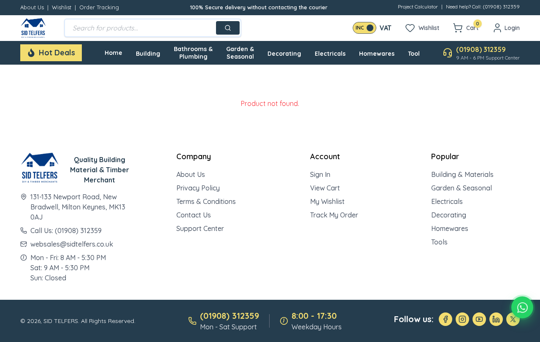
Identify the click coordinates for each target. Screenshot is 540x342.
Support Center (200, 228)
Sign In (320, 174)
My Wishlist (327, 201)
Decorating (284, 53)
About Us (32, 7)
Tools (439, 242)
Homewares (376, 53)
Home (113, 53)
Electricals (330, 53)
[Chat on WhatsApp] (522, 307)
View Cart (325, 188)
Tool (414, 53)
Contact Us (193, 215)
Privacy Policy (198, 188)
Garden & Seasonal (240, 52)
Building (148, 53)
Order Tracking (99, 7)
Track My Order (334, 215)
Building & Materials (462, 174)
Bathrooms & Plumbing (193, 52)
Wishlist (61, 7)
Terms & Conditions (206, 201)
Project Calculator (418, 6)
